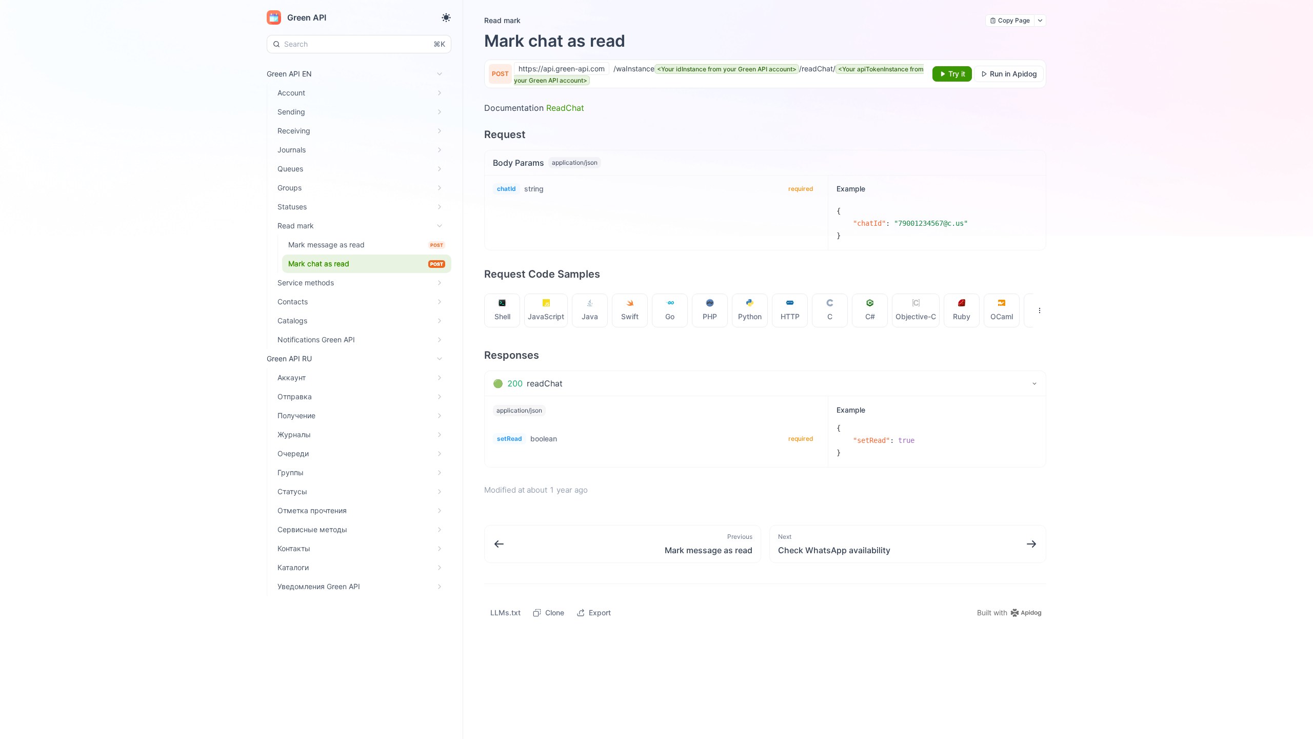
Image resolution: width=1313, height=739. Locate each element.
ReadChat (565, 108)
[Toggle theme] (446, 17)
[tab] (502, 310)
